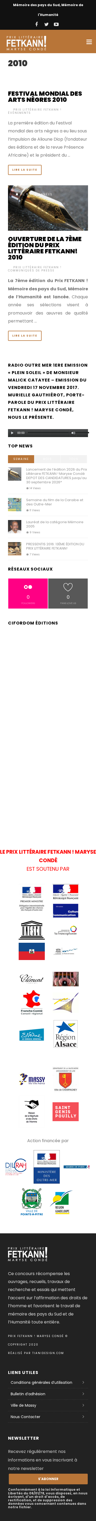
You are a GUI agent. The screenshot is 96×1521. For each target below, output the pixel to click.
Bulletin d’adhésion (28, 1394)
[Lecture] (12, 433)
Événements (19, 113)
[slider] (82, 434)
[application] (48, 431)
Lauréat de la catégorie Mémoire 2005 (54, 524)
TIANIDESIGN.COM (48, 1353)
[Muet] (73, 433)
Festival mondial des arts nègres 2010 (45, 96)
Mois (47, 459)
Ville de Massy (23, 1405)
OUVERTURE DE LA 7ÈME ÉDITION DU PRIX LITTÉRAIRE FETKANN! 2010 (45, 248)
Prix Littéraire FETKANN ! (37, 110)
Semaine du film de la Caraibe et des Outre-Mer (54, 502)
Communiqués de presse (31, 271)
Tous (73, 459)
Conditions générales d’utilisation (41, 1382)
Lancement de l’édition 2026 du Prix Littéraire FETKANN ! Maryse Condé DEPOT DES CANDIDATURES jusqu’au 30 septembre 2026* (56, 476)
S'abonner (48, 1479)
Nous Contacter (25, 1416)
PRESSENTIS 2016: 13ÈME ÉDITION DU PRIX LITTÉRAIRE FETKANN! (55, 546)
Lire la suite (24, 170)
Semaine (21, 459)
